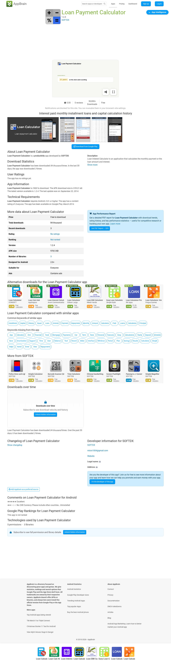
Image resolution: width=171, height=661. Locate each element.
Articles (110, 612)
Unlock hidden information (45, 414)
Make (82, 341)
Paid (114, 323)
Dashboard (132, 4)
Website (90, 456)
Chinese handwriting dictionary (95, 374)
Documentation (114, 601)
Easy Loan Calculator (114, 300)
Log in (159, 4)
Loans (122, 323)
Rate (92, 335)
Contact (111, 589)
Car (76, 335)
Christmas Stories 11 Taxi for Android (41, 626)
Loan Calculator (15, 300)
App (11, 335)
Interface (91, 341)
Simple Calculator (35, 374)
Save (11, 341)
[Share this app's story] (105, 92)
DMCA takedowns (114, 606)
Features (110, 335)
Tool (66, 341)
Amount (95, 323)
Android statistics (74, 589)
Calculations (129, 335)
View (35, 347)
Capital (23, 323)
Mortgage (56, 335)
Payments (67, 335)
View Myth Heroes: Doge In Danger (40, 632)
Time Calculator (73, 374)
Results (135, 341)
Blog (109, 618)
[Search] (104, 4)
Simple (154, 341)
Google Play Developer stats (78, 595)
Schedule (157, 335)
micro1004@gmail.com (97, 450)
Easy (119, 335)
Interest (56, 323)
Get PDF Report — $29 (100, 228)
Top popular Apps (74, 606)
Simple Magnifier (152, 374)
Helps (11, 347)
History (31, 323)
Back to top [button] (165, 638)
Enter (27, 347)
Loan (47, 323)
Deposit (148, 335)
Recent (74, 341)
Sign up (146, 4)
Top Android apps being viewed (39, 615)
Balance (57, 341)
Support (32, 341)
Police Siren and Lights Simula (17, 374)
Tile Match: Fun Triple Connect (38, 621)
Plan (118, 341)
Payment (64, 323)
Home (19, 347)
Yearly (139, 335)
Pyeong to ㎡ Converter (134, 374)
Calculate (20, 335)
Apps (113, 4)
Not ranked (55, 239)
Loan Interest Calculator (56, 300)
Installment (13, 323)
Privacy (110, 595)
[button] (125, 461)
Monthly (86, 323)
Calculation (132, 323)
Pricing (121, 4)
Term (84, 335)
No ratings (55, 234)
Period (110, 341)
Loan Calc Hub (34, 300)
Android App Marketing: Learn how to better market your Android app (124, 625)
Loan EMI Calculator (95, 300)
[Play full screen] (113, 92)
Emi (29, 335)
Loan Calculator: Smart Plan (153, 300)
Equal (39, 323)
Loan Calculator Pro (134, 300)
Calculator (105, 323)
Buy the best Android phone (78, 612)
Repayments (45, 347)
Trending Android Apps (76, 601)
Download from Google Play (86, 146)
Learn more (115, 224)
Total (47, 335)
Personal (100, 335)
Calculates (145, 341)
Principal (142, 323)
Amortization (22, 341)
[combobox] (92, 4)
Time (41, 341)
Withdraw (101, 341)
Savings (127, 341)
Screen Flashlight (113, 374)
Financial (38, 335)
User (49, 341)
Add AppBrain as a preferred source (24, 489)
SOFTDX (27, 356)
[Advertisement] (82, 42)
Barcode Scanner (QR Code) (56, 374)
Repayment (75, 323)
